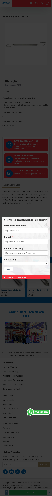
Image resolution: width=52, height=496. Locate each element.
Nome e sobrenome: (15, 225)
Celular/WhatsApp (13, 248)
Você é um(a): (11, 259)
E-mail (7, 237)
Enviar (8, 269)
